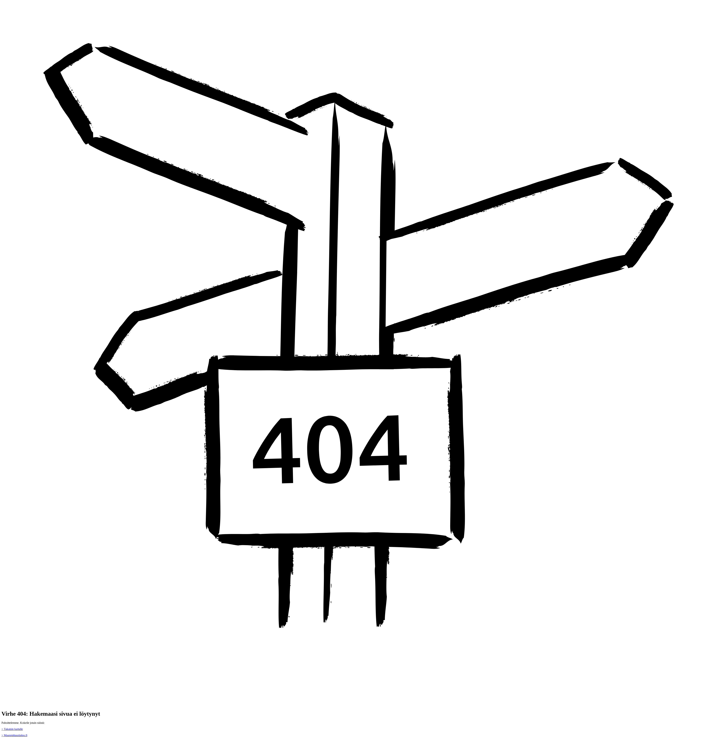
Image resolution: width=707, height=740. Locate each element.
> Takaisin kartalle (12, 729)
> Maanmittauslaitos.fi (14, 735)
